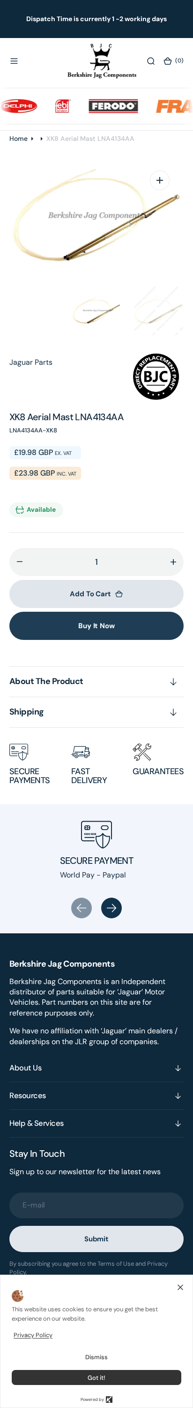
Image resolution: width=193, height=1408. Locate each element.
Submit (96, 1239)
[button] (14, 61)
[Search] (151, 61)
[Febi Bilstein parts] (57, 105)
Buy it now (96, 626)
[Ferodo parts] (107, 105)
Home (18, 138)
